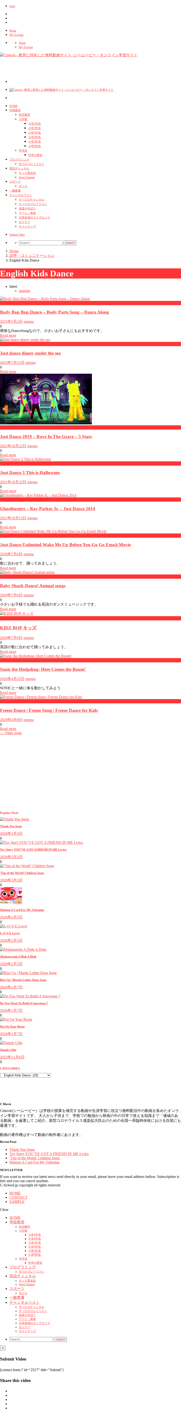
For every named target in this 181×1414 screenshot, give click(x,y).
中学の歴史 (35, 155)
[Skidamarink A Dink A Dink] (23, 949)
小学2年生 (34, 128)
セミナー (24, 222)
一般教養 (15, 190)
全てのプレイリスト (31, 164)
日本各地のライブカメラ (34, 217)
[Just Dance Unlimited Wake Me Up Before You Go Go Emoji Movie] (53, 531)
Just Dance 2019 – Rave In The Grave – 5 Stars (46, 436)
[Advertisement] (95, 72)
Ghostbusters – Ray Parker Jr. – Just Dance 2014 (47, 508)
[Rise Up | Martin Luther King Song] (28, 973)
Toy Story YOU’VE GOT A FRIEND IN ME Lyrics (33, 849)
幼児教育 (24, 114)
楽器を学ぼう (27, 208)
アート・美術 (27, 213)
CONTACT (18, 1197)
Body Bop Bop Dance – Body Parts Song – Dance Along (54, 312)
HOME (13, 106)
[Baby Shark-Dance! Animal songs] (27, 572)
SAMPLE (17, 1202)
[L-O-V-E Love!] (13, 926)
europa (29, 322)
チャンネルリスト (20, 195)
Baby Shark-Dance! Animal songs (33, 585)
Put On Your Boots (12, 1026)
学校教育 (15, 110)
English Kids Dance (15, 303)
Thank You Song (11, 826)
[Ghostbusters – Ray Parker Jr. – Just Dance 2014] (38, 495)
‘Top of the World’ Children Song (22, 873)
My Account (16, 35)
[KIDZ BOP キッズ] (16, 613)
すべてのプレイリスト (33, 204)
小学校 (23, 119)
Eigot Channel (27, 177)
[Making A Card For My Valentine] (11, 903)
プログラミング (19, 159)
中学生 (23, 150)
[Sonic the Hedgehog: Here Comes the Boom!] (35, 656)
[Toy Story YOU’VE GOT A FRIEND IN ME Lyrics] (41, 842)
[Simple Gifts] (11, 1043)
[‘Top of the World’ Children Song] (27, 866)
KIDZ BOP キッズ (18, 627)
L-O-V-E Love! (10, 933)
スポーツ (15, 181)
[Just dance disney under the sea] (25, 340)
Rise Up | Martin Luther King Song (23, 980)
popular (24, 291)
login (12, 6)
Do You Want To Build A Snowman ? (24, 1003)
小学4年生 (34, 137)
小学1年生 (34, 123)
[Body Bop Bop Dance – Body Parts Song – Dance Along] (45, 299)
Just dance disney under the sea (30, 353)
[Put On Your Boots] (16, 1019)
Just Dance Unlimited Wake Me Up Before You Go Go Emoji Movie (65, 544)
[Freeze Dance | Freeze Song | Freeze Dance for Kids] (41, 697)
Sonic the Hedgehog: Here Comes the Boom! (43, 669)
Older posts (11, 733)
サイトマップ (27, 226)
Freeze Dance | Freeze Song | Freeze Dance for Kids (49, 710)
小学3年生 (34, 132)
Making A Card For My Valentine (22, 910)
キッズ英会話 (27, 173)
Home (12, 30)
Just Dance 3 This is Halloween (30, 472)
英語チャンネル (19, 168)
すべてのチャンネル (31, 199)
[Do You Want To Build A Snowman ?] (30, 996)
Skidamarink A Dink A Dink (18, 956)
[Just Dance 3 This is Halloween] (25, 459)
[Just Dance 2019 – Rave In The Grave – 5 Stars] (46, 423)
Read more (8, 335)
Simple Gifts (8, 1050)
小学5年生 (34, 141)
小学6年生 (34, 146)
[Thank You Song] (14, 819)
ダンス (23, 186)
